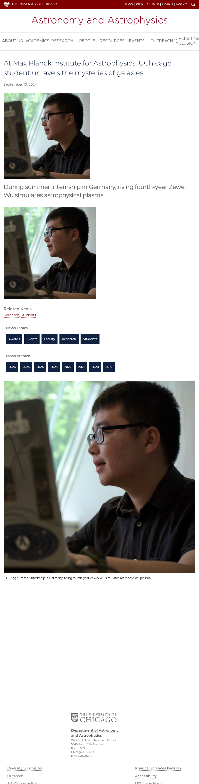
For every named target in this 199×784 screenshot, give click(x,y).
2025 (26, 367)
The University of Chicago (34, 4)
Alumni (153, 4)
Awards (14, 339)
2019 (109, 367)
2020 (95, 367)
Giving (167, 4)
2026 (12, 367)
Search (193, 5)
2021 (81, 367)
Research (62, 41)
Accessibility (146, 776)
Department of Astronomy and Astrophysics (99, 20)
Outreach (161, 41)
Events (137, 41)
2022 (67, 367)
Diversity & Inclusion (186, 41)
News (128, 4)
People (87, 41)
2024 (40, 367)
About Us (12, 41)
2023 (54, 367)
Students (28, 315)
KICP (139, 4)
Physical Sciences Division (158, 768)
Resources (112, 41)
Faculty (49, 339)
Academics (37, 41)
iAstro (181, 4)
